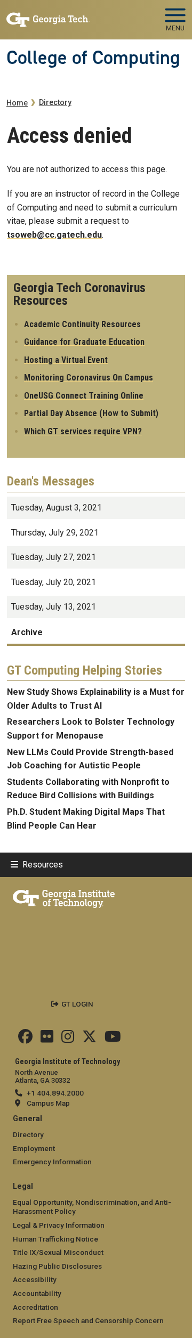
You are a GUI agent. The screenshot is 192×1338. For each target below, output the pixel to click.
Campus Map (48, 1103)
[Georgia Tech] (64, 897)
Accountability (37, 1293)
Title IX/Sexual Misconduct (58, 1252)
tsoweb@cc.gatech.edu (54, 235)
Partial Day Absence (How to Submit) (91, 413)
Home (17, 103)
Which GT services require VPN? (83, 431)
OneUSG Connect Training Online (83, 396)
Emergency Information (52, 1161)
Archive (27, 632)
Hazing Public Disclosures (57, 1266)
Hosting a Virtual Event (66, 360)
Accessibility (35, 1279)
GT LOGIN (77, 1004)
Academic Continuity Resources (82, 324)
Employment (34, 1148)
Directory (55, 102)
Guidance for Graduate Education (84, 342)
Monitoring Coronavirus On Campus (88, 377)
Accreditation (35, 1307)
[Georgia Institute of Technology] (48, 15)
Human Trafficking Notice (55, 1239)
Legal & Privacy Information (59, 1225)
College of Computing (93, 57)
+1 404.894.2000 (55, 1093)
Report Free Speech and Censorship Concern (88, 1320)
